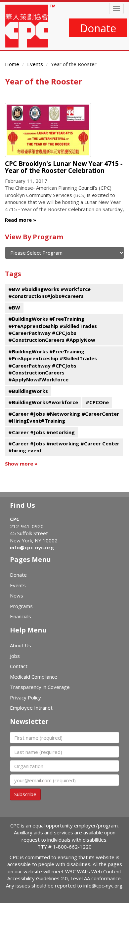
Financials (20, 616)
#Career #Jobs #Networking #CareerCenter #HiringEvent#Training (63, 417)
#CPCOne (97, 402)
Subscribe (25, 794)
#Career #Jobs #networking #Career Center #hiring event (63, 447)
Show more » (21, 463)
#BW (14, 307)
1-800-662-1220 (72, 846)
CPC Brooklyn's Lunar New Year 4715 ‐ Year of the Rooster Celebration (63, 167)
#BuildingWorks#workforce (43, 402)
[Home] (30, 26)
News (16, 595)
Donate (98, 28)
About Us (20, 645)
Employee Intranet (31, 707)
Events (35, 64)
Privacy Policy (25, 697)
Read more (18, 219)
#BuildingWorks (28, 391)
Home (12, 64)
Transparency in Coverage (40, 687)
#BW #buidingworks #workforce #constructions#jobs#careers (49, 292)
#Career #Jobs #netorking (41, 432)
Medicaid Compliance (33, 676)
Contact (18, 666)
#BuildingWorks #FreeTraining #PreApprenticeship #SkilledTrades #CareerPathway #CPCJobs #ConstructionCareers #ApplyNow (52, 329)
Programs (21, 606)
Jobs (15, 656)
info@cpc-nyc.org (32, 547)
